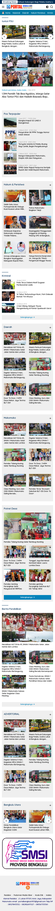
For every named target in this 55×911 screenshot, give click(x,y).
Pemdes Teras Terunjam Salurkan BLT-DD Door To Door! (40, 491)
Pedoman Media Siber (23, 895)
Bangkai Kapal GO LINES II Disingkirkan (30, 121)
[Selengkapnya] (50, 185)
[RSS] (28, 887)
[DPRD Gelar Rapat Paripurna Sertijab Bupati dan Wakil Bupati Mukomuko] (10, 169)
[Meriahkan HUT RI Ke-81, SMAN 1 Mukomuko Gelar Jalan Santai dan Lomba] (15, 338)
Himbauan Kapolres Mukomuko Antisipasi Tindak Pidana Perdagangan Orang (13, 233)
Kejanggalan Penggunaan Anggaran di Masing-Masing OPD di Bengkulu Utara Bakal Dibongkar (40, 233)
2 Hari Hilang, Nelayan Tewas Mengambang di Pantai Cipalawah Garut (34, 307)
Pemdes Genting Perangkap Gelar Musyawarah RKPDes (13, 586)
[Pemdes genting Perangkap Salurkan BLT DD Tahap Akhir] (40, 575)
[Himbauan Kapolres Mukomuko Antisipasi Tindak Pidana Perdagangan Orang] (15, 222)
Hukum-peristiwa (9, 90)
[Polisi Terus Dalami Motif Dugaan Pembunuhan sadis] (8, 284)
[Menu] (3, 7)
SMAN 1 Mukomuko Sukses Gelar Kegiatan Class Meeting (13, 693)
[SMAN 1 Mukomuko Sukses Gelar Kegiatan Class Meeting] (14, 682)
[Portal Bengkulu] (19, 7)
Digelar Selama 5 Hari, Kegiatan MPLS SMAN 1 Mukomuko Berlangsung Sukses (12, 43)
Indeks (49, 895)
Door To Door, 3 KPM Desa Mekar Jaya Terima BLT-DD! (14, 400)
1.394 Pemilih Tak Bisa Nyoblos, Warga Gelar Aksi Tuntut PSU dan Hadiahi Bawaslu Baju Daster (26, 96)
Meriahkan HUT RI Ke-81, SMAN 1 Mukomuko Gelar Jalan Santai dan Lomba (14, 349)
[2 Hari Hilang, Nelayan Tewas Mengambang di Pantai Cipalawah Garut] (8, 308)
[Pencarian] (51, 7)
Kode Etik (39, 895)
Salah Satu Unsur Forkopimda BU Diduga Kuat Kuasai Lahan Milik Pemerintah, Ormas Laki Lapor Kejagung (14, 206)
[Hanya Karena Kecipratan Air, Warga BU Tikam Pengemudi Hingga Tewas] (40, 247)
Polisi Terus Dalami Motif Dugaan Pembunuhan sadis (31, 283)
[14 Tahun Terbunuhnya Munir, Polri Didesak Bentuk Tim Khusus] (8, 296)
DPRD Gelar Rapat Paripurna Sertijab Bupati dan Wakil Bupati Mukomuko (34, 168)
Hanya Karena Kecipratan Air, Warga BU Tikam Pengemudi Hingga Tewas (40, 258)
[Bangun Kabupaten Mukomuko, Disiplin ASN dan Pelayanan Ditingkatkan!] (10, 157)
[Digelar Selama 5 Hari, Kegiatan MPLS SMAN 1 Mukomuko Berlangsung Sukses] (14, 32)
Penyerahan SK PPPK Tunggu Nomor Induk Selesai (34, 133)
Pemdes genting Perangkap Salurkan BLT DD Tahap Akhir (39, 586)
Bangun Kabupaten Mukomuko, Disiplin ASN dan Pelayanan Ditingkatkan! (32, 157)
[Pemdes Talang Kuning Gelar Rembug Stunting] (41, 32)
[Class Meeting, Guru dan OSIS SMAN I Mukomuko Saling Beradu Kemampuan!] (40, 389)
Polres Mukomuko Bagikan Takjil (36, 209)
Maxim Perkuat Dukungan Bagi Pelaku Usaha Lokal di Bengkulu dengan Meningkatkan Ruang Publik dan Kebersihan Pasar (40, 349)
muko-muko (21, 90)
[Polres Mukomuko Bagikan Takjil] (40, 197)
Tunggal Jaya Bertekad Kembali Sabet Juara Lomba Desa (39, 562)
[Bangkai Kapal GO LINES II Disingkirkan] (10, 122)
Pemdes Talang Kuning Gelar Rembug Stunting (39, 42)
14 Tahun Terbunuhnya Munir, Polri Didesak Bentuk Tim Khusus (35, 295)
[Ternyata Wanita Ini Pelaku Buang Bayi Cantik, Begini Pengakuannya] (10, 146)
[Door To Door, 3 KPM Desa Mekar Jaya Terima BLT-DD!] (15, 389)
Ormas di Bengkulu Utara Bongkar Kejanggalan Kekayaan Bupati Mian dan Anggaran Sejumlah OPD (14, 258)
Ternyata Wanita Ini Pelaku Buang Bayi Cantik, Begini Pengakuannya (33, 145)
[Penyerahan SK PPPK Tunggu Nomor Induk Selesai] (10, 134)
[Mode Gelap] (47, 7)
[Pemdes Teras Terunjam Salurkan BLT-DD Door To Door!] (40, 480)
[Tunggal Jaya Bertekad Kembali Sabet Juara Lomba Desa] (40, 552)
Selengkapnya (26, 317)
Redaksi (7, 895)
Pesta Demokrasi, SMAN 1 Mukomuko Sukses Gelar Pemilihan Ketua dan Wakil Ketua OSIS (40, 678)
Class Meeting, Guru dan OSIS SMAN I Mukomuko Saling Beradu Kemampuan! (39, 400)
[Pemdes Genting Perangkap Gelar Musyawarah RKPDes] (15, 575)
